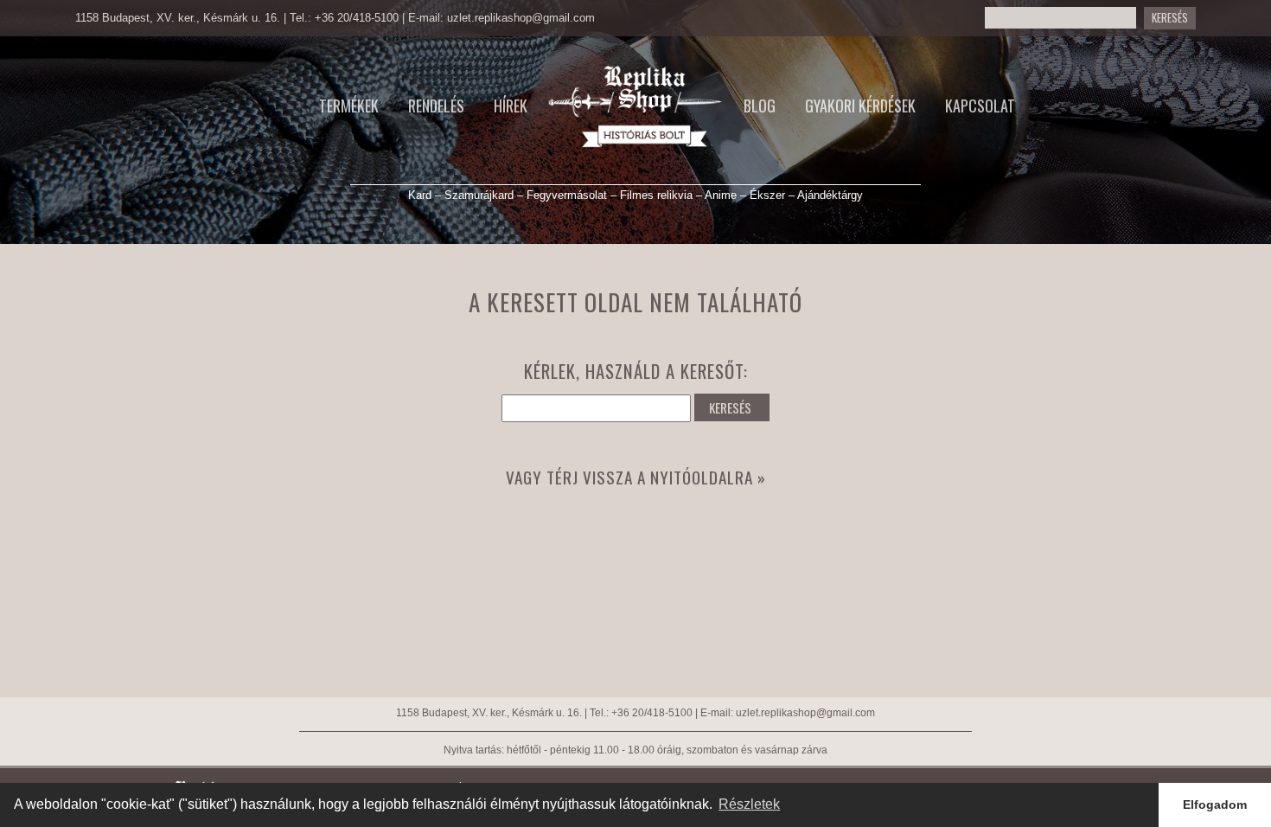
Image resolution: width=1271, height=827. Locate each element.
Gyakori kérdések (860, 105)
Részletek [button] (749, 804)
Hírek (510, 105)
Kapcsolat (980, 105)
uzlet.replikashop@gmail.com (521, 17)
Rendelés (436, 105)
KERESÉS (730, 407)
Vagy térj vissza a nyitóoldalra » (636, 477)
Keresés (1170, 18)
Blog (760, 105)
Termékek (349, 105)
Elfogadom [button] (1215, 804)
